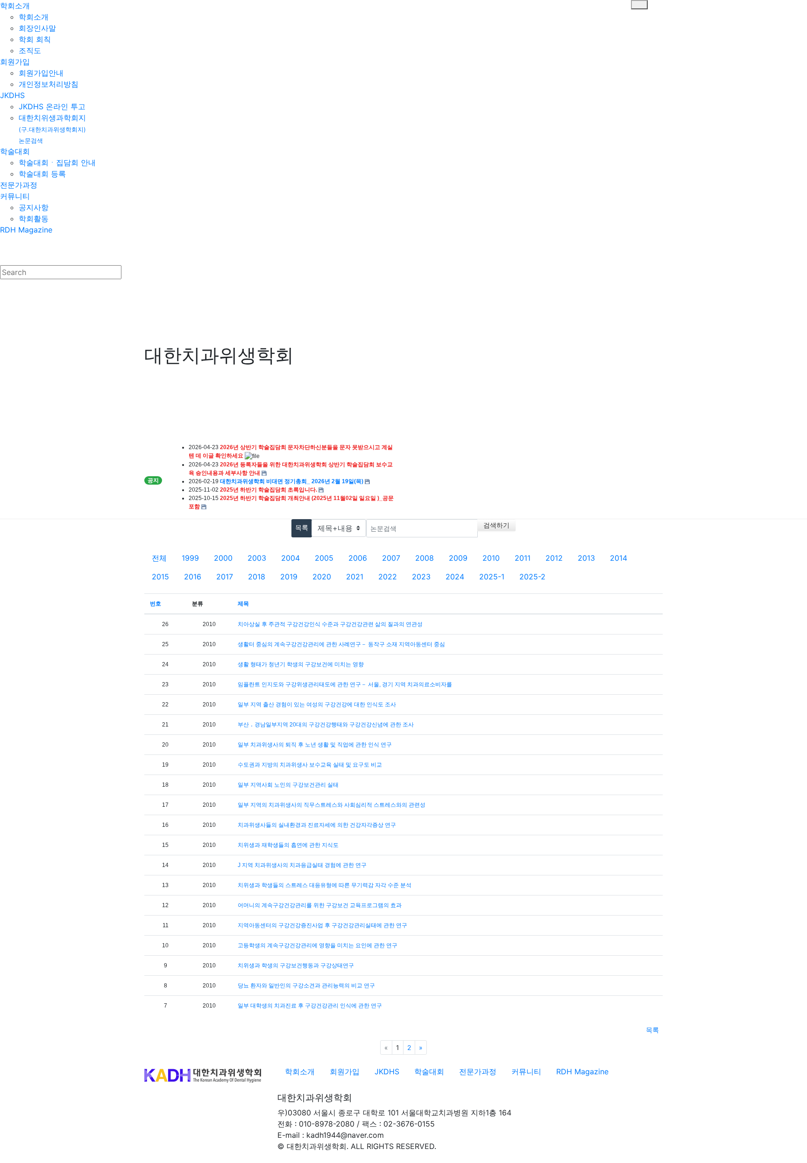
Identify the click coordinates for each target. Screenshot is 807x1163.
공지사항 (34, 207)
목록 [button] (652, 1030)
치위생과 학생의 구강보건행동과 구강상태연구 (296, 965)
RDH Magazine (26, 229)
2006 (357, 558)
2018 (256, 576)
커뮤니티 (15, 196)
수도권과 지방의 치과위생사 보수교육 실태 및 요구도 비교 (310, 764)
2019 (288, 576)
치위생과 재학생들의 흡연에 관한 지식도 (288, 845)
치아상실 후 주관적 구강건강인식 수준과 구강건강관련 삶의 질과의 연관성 (330, 624)
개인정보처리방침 (48, 84)
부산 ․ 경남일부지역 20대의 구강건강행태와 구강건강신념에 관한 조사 (326, 724)
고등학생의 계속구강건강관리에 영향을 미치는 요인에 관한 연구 (317, 945)
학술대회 (15, 151)
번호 (155, 603)
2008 (424, 558)
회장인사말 (37, 28)
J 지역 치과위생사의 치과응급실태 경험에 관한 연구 (302, 865)
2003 (257, 558)
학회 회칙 (35, 39)
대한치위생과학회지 (52, 128)
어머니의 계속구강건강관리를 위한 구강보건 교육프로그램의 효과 (320, 905)
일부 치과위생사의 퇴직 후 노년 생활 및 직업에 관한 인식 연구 (315, 744)
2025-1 (491, 576)
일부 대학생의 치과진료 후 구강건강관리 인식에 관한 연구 (310, 1005)
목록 (301, 527)
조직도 (30, 50)
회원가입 (15, 61)
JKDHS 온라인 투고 (52, 106)
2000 (223, 558)
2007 (391, 558)
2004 (290, 558)
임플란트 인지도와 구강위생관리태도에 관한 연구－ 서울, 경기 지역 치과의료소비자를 (345, 684)
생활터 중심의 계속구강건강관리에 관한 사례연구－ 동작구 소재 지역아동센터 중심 (341, 644)
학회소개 (15, 5)
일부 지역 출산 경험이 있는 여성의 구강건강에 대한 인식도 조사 (317, 704)
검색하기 (496, 525)
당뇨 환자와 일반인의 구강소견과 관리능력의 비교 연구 (306, 985)
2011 (523, 558)
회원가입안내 (41, 73)
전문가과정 (18, 185)
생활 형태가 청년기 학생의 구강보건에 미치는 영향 (301, 664)
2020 (321, 576)
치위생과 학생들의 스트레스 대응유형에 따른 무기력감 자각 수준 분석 (324, 885)
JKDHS (12, 95)
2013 (586, 558)
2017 (224, 576)
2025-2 (532, 576)
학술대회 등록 (42, 173)
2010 (491, 558)
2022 (387, 576)
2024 (455, 576)
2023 (421, 576)
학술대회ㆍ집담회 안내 (57, 162)
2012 (554, 558)
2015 (160, 576)
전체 (159, 558)
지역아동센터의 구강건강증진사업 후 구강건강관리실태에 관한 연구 (322, 925)
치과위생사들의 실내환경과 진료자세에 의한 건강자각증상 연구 (317, 825)
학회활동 (34, 218)
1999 (190, 558)
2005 (324, 558)
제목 (243, 603)
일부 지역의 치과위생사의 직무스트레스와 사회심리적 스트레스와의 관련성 (331, 805)
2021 (354, 576)
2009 (458, 558)
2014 (618, 558)
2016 (192, 576)
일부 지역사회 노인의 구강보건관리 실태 (288, 785)
